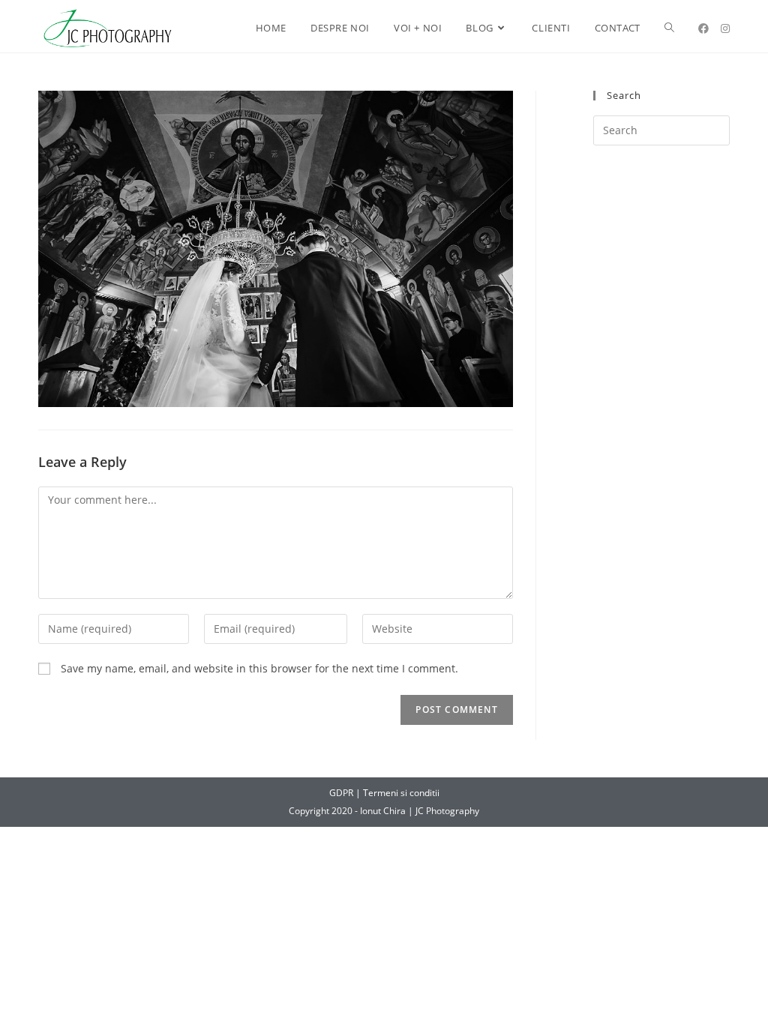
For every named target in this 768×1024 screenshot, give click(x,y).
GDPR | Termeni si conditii (384, 792)
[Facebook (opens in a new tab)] (703, 28)
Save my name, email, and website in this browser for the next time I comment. (259, 668)
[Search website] (669, 28)
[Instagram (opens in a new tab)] (725, 28)
